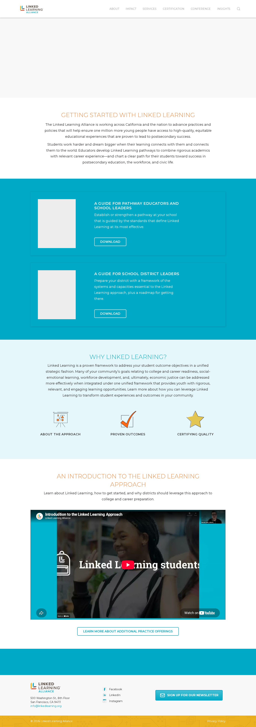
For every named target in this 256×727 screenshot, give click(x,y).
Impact (131, 9)
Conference (201, 9)
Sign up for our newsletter (192, 695)
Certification (173, 9)
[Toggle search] (237, 9)
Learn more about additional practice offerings (128, 631)
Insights (223, 9)
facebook (115, 689)
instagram (115, 701)
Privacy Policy (216, 721)
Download (110, 242)
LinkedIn (114, 695)
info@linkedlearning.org (46, 706)
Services (149, 9)
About (114, 9)
